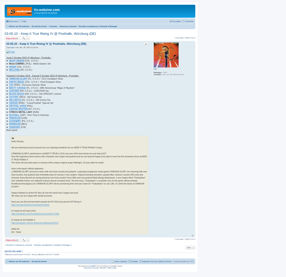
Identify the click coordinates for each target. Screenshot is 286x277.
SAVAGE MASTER (18, 109)
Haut (193, 236)
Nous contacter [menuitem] (121, 261)
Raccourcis (14, 21)
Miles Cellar (112, 268)
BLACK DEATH (16, 94)
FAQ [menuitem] (24, 21)
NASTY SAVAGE (17, 88)
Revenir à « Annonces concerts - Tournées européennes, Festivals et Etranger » (39, 245)
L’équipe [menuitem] (134, 261)
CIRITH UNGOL (16, 82)
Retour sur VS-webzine (19, 261)
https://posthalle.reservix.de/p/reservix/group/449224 (34, 223)
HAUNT (12, 67)
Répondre (11, 38)
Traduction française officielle (95, 268)
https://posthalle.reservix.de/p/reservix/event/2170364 (35, 214)
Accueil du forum (39, 261)
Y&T (11, 85)
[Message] (7, 47)
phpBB (92, 266)
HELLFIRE (14, 70)
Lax (155, 69)
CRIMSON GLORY (18, 79)
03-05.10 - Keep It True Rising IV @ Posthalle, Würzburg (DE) (50, 33)
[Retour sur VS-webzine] (19, 10)
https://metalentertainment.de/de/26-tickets (30, 205)
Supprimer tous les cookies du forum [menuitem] (156, 261)
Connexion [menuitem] (189, 21)
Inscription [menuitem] (177, 21)
